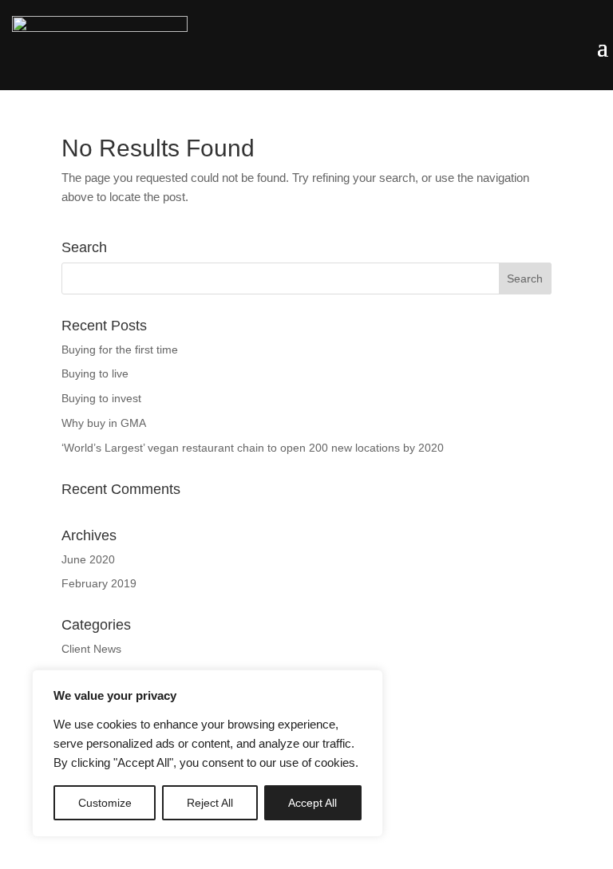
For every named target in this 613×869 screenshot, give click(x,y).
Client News (91, 648)
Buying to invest (101, 398)
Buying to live (95, 373)
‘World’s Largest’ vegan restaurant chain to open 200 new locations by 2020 (252, 447)
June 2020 (88, 559)
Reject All (210, 802)
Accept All (312, 802)
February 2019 (98, 583)
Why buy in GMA (103, 423)
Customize (105, 802)
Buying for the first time (119, 349)
